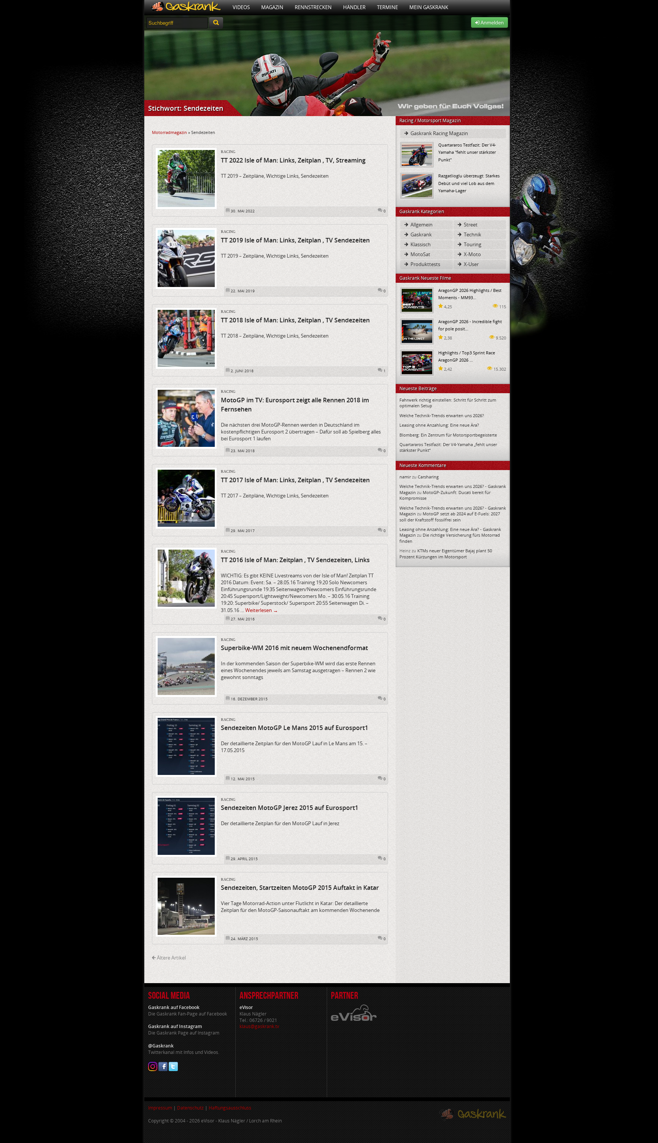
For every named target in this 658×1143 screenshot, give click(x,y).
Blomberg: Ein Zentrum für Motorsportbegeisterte (448, 435)
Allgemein (421, 224)
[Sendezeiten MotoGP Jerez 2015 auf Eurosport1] (186, 825)
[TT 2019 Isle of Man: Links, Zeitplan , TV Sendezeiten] (186, 258)
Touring (472, 244)
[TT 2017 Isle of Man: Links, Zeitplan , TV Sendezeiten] (186, 497)
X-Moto (472, 254)
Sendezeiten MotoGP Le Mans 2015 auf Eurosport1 (294, 728)
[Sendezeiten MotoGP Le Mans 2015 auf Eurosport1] (186, 745)
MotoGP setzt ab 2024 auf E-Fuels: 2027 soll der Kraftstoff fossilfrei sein (449, 516)
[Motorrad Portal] (185, 7)
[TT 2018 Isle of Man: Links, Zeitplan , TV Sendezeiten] (186, 338)
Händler (354, 7)
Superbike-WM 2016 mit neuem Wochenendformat (294, 648)
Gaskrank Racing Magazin (438, 133)
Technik (472, 234)
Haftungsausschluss (230, 1108)
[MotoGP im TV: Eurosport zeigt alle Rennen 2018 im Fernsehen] (186, 417)
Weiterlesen (261, 610)
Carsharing (428, 477)
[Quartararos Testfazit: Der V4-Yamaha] (417, 154)
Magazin (272, 7)
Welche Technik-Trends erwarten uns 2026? (441, 415)
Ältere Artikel (171, 957)
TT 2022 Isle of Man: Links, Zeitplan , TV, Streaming (293, 160)
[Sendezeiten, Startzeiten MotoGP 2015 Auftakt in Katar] (186, 905)
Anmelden (491, 22)
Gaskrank (420, 234)
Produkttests (424, 264)
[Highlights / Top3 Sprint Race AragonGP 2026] (417, 362)
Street (470, 224)
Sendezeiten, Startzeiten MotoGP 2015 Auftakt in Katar (300, 887)
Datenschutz (190, 1108)
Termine (387, 7)
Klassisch (420, 244)
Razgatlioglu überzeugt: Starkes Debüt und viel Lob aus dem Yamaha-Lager (469, 183)
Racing (228, 152)
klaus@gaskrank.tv (259, 1026)
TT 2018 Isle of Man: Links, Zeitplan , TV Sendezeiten (295, 320)
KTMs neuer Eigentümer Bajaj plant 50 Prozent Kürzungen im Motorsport (445, 553)
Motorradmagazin (169, 132)
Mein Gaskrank (428, 7)
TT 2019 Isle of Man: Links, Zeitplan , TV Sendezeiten (295, 240)
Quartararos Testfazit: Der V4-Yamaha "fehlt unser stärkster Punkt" (467, 152)
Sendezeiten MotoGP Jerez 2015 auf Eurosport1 (289, 807)
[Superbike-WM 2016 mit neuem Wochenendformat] (186, 665)
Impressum (160, 1108)
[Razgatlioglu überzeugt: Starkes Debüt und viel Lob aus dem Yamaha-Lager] (417, 185)
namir (405, 477)
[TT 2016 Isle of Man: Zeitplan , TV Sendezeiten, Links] (186, 577)
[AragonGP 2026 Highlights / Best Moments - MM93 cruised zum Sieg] (417, 300)
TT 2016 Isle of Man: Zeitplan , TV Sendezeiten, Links (295, 560)
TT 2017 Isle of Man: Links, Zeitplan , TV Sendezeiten (295, 480)
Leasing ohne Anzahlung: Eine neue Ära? (439, 425)
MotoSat (419, 254)
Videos (241, 7)
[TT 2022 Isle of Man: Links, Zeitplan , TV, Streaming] (186, 178)
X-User (471, 264)
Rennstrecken (313, 7)
